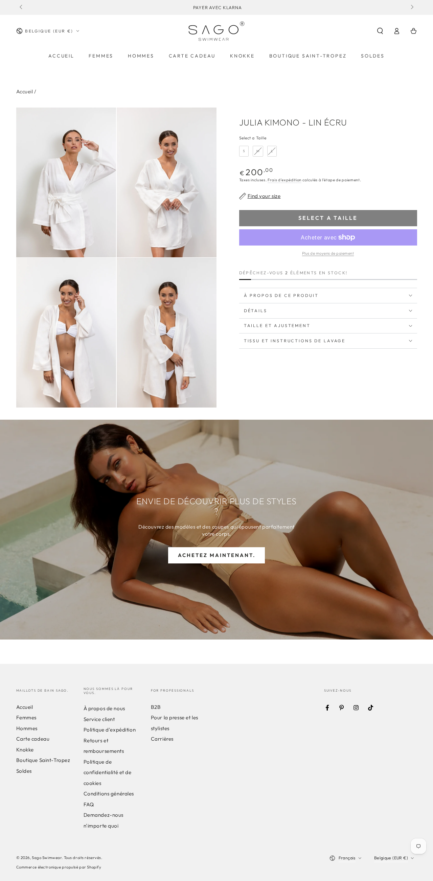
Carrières (162, 739)
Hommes (27, 728)
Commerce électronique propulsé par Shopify (58, 867)
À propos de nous (104, 708)
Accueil (24, 91)
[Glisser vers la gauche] (21, 7)
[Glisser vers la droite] (411, 7)
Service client (99, 719)
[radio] (244, 151)
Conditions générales (109, 793)
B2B (156, 707)
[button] (380, 31)
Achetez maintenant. (216, 555)
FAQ (89, 804)
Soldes (24, 771)
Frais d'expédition (284, 180)
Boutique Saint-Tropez (43, 760)
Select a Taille (253, 137)
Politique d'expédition (110, 729)
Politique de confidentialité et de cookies (108, 772)
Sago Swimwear (47, 857)
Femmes (26, 717)
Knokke (25, 749)
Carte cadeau (33, 739)
